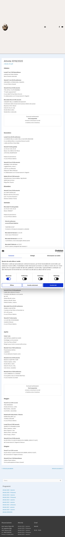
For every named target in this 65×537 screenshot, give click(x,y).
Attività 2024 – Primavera (9, 497)
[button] (45, 27)
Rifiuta (12, 285)
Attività (6, 64)
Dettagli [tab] (32, 255)
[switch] (24, 279)
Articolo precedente (7, 468)
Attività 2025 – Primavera (9, 492)
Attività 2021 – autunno (9, 507)
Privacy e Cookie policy (8, 534)
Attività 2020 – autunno (9, 509)
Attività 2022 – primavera (9, 504)
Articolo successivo (57, 468)
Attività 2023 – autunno (9, 499)
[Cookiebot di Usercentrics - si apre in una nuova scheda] (56, 251)
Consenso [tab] (11, 255)
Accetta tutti (53, 285)
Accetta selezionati (32, 285)
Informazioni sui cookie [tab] (53, 255)
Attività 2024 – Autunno (9, 495)
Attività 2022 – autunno (9, 502)
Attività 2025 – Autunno (9, 490)
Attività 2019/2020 (7, 512)
